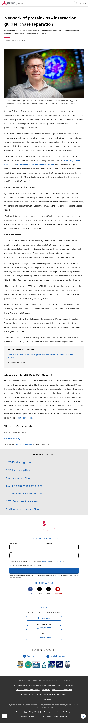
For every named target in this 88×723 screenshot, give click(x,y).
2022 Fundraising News (18, 470)
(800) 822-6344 (45, 628)
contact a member (24, 444)
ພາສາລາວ (63, 716)
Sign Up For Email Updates (44, 539)
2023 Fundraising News (18, 462)
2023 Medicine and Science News (24, 485)
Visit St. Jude (45, 618)
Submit (44, 570)
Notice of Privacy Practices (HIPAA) (28, 690)
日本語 (31, 716)
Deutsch (24, 716)
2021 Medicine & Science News (23, 501)
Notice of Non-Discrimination (62, 690)
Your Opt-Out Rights (44, 699)
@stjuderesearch (25, 418)
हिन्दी (43, 716)
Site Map (39, 694)
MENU (83, 3)
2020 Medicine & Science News (23, 509)
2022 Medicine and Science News (24, 493)
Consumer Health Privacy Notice (55, 694)
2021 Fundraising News (18, 477)
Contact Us (44, 607)
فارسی (38, 716)
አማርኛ (56, 716)
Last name (48, 544)
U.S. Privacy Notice (20, 685)
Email (11, 552)
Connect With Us (44, 583)
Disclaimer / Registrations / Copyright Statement (45, 685)
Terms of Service (58, 561)
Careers (30, 656)
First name (13, 544)
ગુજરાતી (49, 716)
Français (69, 712)
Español (19, 712)
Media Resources (58, 656)
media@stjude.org (12, 438)
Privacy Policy (45, 561)
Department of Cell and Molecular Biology (35, 164)
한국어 (40, 712)
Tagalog (47, 712)
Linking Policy (69, 685)
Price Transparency (27, 694)
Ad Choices (46, 690)
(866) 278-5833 (45, 638)
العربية (62, 712)
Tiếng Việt (32, 712)
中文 (25, 712)
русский (55, 712)
